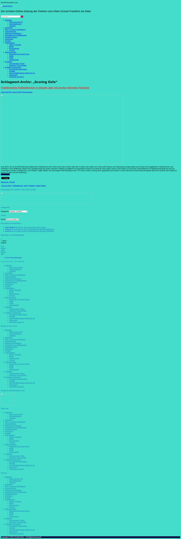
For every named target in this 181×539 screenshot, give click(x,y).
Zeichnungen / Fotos (17, 64)
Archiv (3, 219)
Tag (2, 254)
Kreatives (8, 62)
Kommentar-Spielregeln (18, 69)
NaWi (11, 56)
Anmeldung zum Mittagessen (16, 35)
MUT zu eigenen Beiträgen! (15, 30)
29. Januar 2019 (15, 92)
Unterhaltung (10, 43)
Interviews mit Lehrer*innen (19, 54)
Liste (2, 250)
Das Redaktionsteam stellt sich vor (22, 73)
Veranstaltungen (15, 24)
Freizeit (12, 50)
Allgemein (4, 182)
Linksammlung (10, 31)
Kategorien (5, 211)
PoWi (11, 58)
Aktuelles (8, 20)
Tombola (31, 186)
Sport (26, 186)
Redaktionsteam (11, 37)
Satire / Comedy (15, 45)
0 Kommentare (27, 92)
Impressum (9, 39)
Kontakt (8, 41)
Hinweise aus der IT (16, 77)
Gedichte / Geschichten (18, 65)
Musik (11, 47)
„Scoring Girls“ (6, 186)
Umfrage (12, 26)
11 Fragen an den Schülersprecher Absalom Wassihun (34, 229)
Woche (3, 252)
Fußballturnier (17, 186)
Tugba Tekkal (41, 186)
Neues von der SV (16, 22)
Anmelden (9, 28)
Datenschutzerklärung (13, 33)
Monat (3, 248)
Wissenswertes (10, 52)
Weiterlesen (5, 174)
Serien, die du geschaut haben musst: (32, 227)
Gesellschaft (13, 60)
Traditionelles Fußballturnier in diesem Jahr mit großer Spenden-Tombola (45, 87)
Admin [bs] (5, 92)
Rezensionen (14, 48)
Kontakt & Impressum (13, 67)
